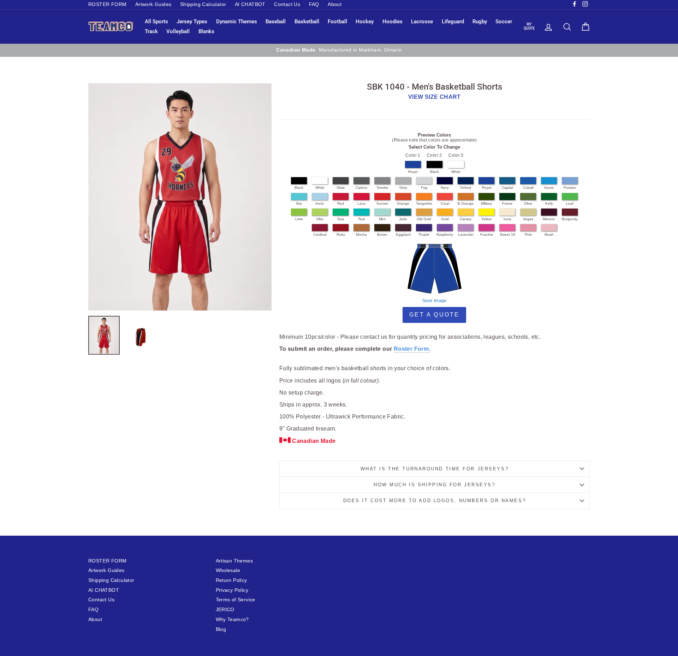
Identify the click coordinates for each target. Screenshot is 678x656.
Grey (403, 187)
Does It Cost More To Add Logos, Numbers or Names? (434, 500)
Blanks (206, 31)
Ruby (341, 234)
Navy (445, 187)
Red (340, 203)
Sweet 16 (507, 234)
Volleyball (178, 31)
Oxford (465, 187)
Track (151, 31)
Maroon (549, 219)
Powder (570, 187)
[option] (409, 50)
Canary (465, 219)
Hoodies (392, 21)
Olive (528, 203)
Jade (403, 219)
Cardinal (320, 234)
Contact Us (287, 4)
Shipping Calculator (203, 4)
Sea (340, 219)
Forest (507, 203)
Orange (403, 203)
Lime (299, 219)
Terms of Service (235, 599)
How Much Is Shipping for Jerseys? (434, 484)
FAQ (314, 4)
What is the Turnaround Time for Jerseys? (435, 468)
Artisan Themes (234, 561)
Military (486, 203)
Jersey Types (192, 21)
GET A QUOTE (434, 315)
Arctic (319, 203)
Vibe (319, 219)
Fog (424, 187)
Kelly (549, 203)
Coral (445, 203)
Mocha (361, 234)
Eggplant (403, 234)
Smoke (382, 187)
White (455, 172)
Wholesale (228, 570)
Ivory (507, 219)
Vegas (528, 219)
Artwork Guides (153, 4)
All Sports (156, 21)
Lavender (466, 234)
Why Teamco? (232, 619)
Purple (424, 234)
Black (434, 172)
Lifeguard (453, 21)
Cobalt (528, 187)
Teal (361, 219)
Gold (445, 219)
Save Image (434, 300)
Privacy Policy (232, 590)
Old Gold (424, 219)
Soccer (503, 21)
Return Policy (231, 580)
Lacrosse (422, 21)
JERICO (225, 609)
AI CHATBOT (250, 4)
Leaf (569, 203)
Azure (549, 187)
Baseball (276, 21)
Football (337, 21)
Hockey (365, 21)
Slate (341, 187)
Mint (382, 219)
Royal (412, 172)
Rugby (479, 21)
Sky (299, 203)
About (334, 4)
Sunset (382, 203)
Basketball (307, 21)
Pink (528, 234)
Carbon (362, 187)
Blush (549, 234)
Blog (221, 629)
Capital (507, 187)
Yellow (486, 219)
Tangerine (424, 203)
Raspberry (444, 234)
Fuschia (486, 234)
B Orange (466, 203)
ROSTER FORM (107, 4)
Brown (382, 234)
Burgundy (570, 219)
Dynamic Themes (236, 21)
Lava (361, 203)
